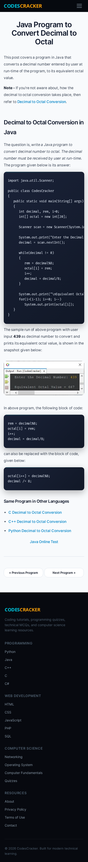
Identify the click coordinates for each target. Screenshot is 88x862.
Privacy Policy (15, 809)
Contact (11, 825)
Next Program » (64, 573)
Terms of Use (15, 817)
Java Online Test (44, 542)
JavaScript (13, 720)
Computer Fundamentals (23, 773)
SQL (8, 736)
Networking (14, 757)
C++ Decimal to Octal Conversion (37, 521)
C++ (8, 668)
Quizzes (11, 781)
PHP (8, 728)
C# (7, 684)
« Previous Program (23, 573)
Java (8, 660)
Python (10, 652)
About (9, 801)
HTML (9, 704)
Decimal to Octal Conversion (41, 102)
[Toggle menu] (79, 6)
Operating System (19, 765)
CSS (8, 712)
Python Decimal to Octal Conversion (39, 531)
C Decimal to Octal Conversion (35, 512)
